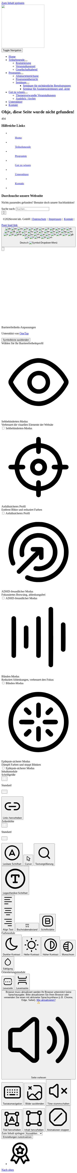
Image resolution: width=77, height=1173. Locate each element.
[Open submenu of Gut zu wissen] (26, 93)
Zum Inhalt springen (12, 2)
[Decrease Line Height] (4, 838)
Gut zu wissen (23, 165)
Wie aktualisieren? (46, 1000)
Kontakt (19, 183)
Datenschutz (39, 219)
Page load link (9, 225)
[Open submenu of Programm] (21, 73)
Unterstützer (22, 174)
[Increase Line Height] (4, 825)
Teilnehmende (23, 146)
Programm (21, 156)
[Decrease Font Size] (4, 792)
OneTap (24, 333)
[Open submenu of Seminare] (27, 83)
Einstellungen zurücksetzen (17, 1137)
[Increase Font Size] (4, 778)
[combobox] (38, 237)
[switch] (16, 428)
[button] (2, 249)
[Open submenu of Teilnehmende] (26, 60)
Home (18, 137)
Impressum (55, 219)
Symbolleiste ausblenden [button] (16, 340)
